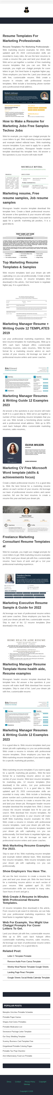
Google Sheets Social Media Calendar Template (28, 977)
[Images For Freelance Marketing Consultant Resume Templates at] (26, 519)
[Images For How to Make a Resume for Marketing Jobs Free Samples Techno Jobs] (26, 103)
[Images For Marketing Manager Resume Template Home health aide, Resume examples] (26, 646)
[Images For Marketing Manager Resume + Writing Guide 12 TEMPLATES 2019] (26, 306)
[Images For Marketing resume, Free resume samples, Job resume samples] (26, 175)
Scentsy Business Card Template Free (18, 1041)
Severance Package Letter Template (17, 1032)
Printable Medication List (12, 1027)
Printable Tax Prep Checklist (14, 1051)
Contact (18, 1082)
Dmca (9, 1082)
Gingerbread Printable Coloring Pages (17, 1046)
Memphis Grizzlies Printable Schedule (18, 1012)
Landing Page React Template (20, 972)
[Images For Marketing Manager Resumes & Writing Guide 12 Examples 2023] (26, 378)
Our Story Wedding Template (14, 1037)
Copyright (42, 1082)
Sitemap (27, 1084)
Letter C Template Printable (19, 956)
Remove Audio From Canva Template (24, 961)
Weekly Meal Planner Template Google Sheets (28, 967)
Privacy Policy (30, 1082)
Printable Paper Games (12, 1017)
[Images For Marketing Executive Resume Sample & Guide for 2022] (26, 585)
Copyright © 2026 (26, 1091)
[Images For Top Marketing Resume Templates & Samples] (26, 244)
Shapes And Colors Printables (14, 1022)
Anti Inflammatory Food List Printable (17, 1056)
